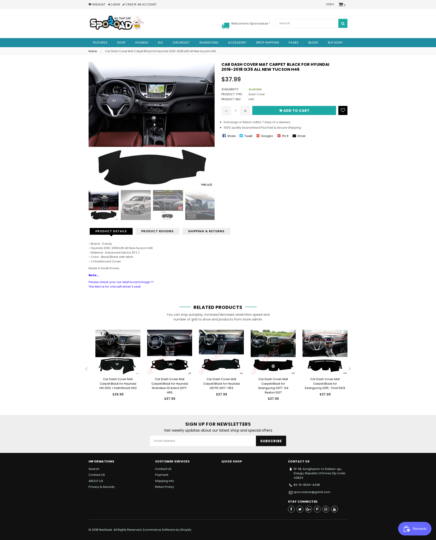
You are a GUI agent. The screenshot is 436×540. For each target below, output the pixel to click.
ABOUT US (96, 481)
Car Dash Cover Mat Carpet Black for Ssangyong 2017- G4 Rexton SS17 (273, 386)
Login (115, 4)
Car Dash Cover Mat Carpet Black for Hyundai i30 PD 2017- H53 (221, 383)
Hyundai (141, 42)
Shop (121, 42)
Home (93, 51)
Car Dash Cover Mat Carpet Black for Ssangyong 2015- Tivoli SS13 (325, 383)
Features (100, 42)
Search (94, 469)
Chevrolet (181, 42)
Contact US (97, 475)
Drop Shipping (267, 42)
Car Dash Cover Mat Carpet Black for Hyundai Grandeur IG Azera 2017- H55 (169, 386)
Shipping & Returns (206, 231)
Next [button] (211, 205)
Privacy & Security (102, 487)
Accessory (237, 42)
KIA (160, 42)
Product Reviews (157, 231)
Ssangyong (208, 42)
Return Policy (164, 487)
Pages (293, 42)
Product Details (111, 231)
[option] (102, 205)
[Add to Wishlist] (342, 110)
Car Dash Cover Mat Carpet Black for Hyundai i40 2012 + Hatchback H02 (118, 383)
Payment (161, 475)
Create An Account (141, 4)
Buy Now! (335, 42)
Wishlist (99, 4)
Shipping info (164, 481)
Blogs (313, 42)
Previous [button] (89, 205)
